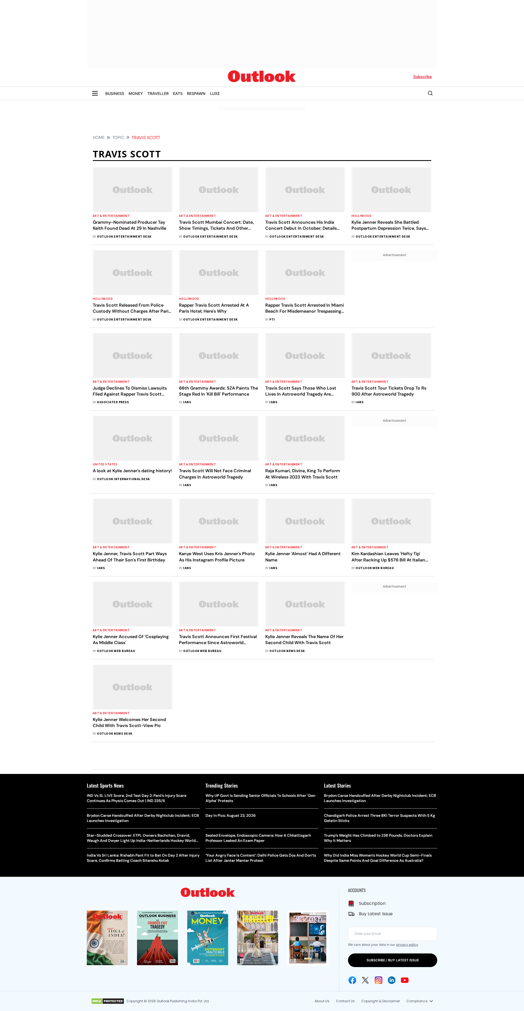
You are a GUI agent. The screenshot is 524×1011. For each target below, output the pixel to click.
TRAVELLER (158, 93)
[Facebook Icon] (352, 980)
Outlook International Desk (123, 479)
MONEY (136, 93)
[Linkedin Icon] (391, 980)
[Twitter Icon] (365, 980)
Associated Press (113, 402)
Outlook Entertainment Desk (124, 236)
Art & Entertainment (111, 216)
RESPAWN (196, 93)
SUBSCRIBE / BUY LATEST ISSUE (393, 960)
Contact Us (345, 1001)
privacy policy (407, 945)
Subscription (372, 903)
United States (105, 464)
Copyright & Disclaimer (380, 1001)
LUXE (215, 93)
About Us (322, 1001)
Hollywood (361, 216)
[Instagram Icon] (378, 980)
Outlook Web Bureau (375, 568)
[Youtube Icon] (404, 980)
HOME (99, 137)
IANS (187, 402)
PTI (272, 319)
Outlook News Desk (287, 651)
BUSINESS (114, 93)
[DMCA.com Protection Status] (107, 1001)
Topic (118, 137)
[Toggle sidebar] (95, 93)
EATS (178, 93)
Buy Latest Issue (376, 914)
